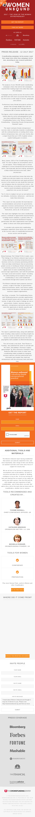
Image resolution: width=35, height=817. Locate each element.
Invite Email (17, 690)
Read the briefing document (18, 656)
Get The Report (17, 22)
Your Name (17, 670)
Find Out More (17, 27)
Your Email (17, 676)
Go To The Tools (17, 589)
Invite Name (17, 683)
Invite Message (17, 696)
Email (17, 425)
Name (17, 419)
